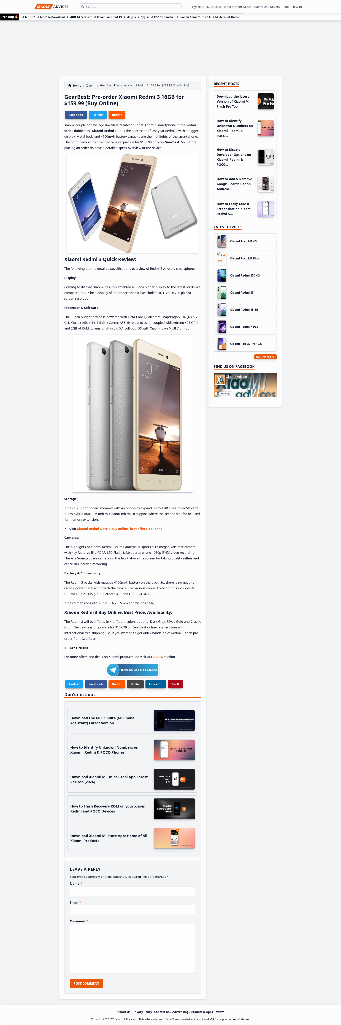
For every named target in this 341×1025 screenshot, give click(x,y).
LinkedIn (156, 684)
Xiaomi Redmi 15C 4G (245, 275)
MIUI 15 (30, 17)
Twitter (74, 684)
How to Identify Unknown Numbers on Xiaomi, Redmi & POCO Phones (104, 750)
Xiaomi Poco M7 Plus (244, 258)
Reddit (117, 684)
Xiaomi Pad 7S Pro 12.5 (246, 344)
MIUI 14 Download (52, 17)
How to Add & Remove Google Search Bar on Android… (234, 184)
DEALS (158, 657)
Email (75, 902)
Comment (79, 921)
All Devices (263, 357)
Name (76, 883)
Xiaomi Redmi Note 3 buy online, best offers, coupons (119, 529)
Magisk (131, 17)
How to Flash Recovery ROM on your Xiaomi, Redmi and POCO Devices (109, 809)
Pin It (175, 684)
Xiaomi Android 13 (109, 17)
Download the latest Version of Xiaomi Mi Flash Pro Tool (233, 101)
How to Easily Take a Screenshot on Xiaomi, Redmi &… (234, 209)
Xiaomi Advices (126, 1019)
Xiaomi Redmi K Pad (244, 327)
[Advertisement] (170, 47)
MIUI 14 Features (80, 17)
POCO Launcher (164, 17)
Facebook (96, 684)
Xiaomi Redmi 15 (242, 292)
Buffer (135, 684)
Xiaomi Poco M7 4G (243, 241)
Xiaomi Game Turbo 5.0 (195, 17)
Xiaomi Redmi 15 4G (244, 310)
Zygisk (145, 17)
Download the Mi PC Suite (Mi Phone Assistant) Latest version (102, 720)
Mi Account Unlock (227, 17)
